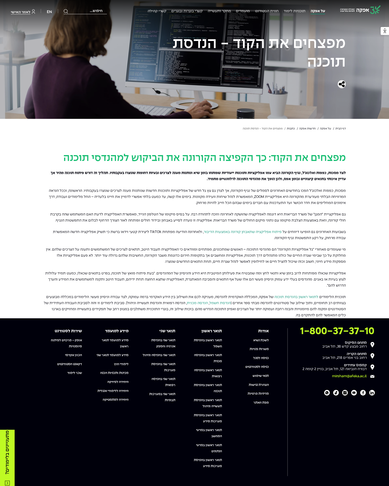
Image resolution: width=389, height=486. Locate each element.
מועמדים (243, 11)
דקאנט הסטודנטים (69, 364)
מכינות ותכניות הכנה (114, 373)
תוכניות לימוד (294, 11)
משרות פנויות (259, 349)
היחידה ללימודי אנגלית (113, 391)
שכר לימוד (74, 373)
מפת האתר (261, 402)
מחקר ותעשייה (219, 11)
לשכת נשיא (261, 340)
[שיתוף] (342, 84)
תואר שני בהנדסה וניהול (159, 355)
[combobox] (85, 11)
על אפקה (318, 11)
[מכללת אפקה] (360, 10)
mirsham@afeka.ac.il (349, 376)
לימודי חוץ (121, 364)
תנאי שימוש (261, 375)
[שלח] (66, 11)
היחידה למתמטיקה (116, 399)
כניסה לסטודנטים (257, 366)
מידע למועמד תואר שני (113, 355)
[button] (385, 31)
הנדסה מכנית (197, 303)
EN (49, 12)
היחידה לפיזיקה (118, 382)
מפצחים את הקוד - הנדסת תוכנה (259, 53)
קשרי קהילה (157, 11)
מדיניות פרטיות (258, 393)
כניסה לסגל (261, 358)
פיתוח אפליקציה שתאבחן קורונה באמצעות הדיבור (243, 232)
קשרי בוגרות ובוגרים (187, 11)
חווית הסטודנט (267, 11)
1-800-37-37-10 (337, 331)
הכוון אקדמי (73, 355)
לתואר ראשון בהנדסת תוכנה (296, 297)
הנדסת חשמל (220, 303)
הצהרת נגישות (259, 385)
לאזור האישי (20, 12)
